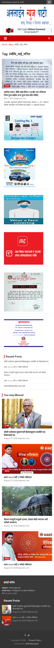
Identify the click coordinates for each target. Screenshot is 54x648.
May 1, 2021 (9, 98)
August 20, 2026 (10, 526)
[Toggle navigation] (5, 38)
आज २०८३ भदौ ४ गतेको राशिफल (16, 380)
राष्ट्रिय (7, 513)
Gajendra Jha (20, 98)
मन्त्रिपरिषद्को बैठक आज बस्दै (14, 386)
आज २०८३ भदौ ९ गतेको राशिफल (16, 367)
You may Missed (13, 395)
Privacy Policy (35, 640)
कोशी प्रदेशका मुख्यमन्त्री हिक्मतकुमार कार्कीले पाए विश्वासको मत (26, 361)
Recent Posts (12, 600)
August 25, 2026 (10, 438)
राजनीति (7, 426)
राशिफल (7, 471)
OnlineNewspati (32, 644)
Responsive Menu (49, 2)
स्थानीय (7, 86)
